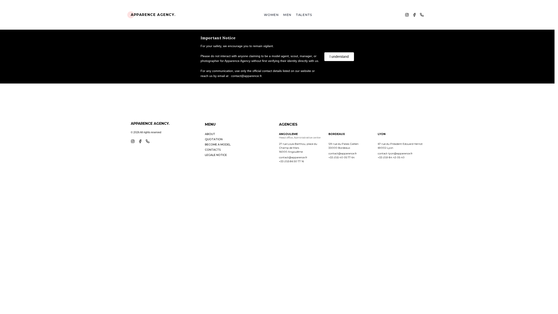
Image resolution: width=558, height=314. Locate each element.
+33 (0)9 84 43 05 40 (391, 157)
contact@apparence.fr (293, 157)
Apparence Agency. (153, 15)
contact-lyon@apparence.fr (395, 153)
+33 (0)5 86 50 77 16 (291, 161)
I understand (339, 56)
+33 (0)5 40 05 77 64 (341, 157)
